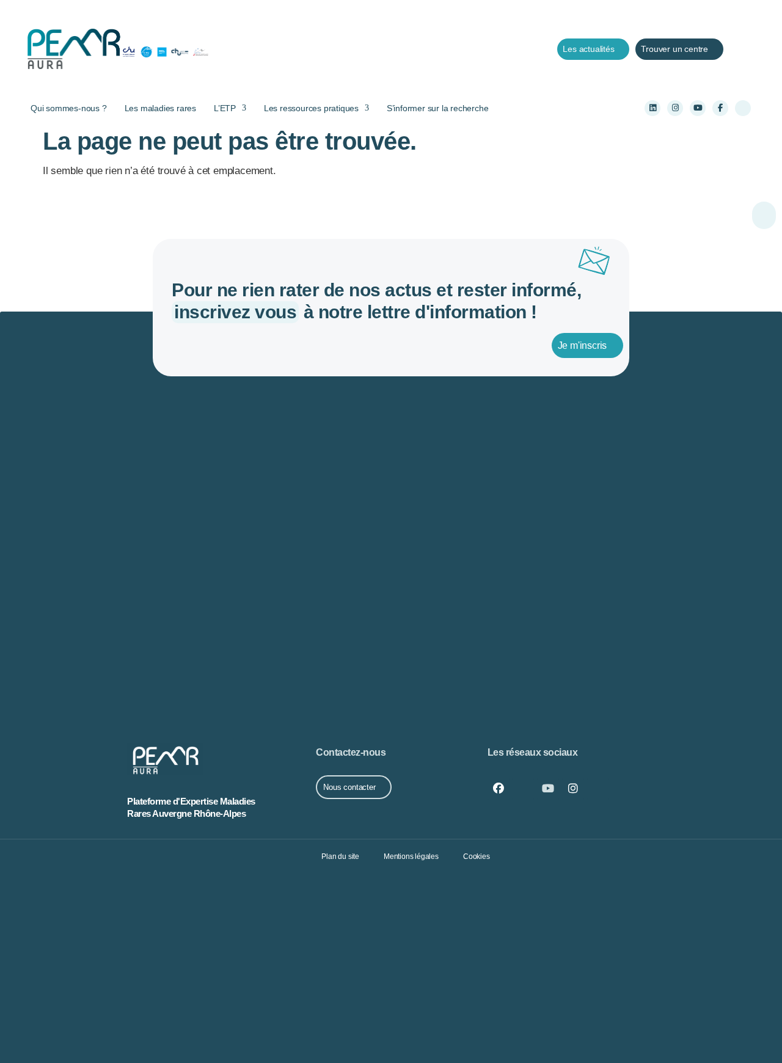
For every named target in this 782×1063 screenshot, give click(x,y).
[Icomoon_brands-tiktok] (743, 108)
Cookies (476, 856)
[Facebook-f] (720, 108)
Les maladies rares (160, 108)
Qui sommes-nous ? (69, 108)
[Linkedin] (652, 108)
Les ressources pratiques (311, 108)
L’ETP (225, 108)
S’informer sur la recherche (438, 108)
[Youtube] (698, 108)
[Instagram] (675, 108)
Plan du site (340, 856)
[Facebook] (499, 789)
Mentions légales (411, 856)
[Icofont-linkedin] (523, 789)
